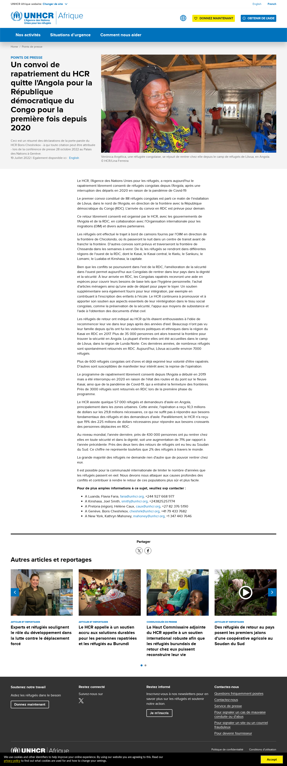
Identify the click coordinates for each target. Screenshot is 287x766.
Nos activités (28, 35)
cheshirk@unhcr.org (144, 511)
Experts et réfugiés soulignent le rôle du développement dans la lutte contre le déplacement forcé (41, 635)
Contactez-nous (226, 700)
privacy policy (12, 761)
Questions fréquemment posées (238, 693)
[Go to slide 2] (146, 666)
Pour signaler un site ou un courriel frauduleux (241, 725)
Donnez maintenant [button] (213, 19)
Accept (272, 759)
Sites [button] (183, 18)
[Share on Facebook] (147, 550)
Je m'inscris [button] (159, 713)
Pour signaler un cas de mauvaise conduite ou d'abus (240, 714)
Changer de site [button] (53, 4)
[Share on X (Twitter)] (139, 550)
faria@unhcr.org (132, 496)
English (257, 4)
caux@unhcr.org (148, 506)
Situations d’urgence (70, 35)
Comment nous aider (120, 35)
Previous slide (15, 592)
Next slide (272, 592)
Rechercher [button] (171, 18)
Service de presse (228, 706)
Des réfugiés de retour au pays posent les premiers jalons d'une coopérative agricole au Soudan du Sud (244, 635)
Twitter (81, 700)
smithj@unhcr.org (134, 501)
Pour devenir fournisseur (233, 733)
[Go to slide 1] (142, 666)
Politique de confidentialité (227, 749)
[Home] (38, 18)
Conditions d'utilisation (262, 749)
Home (14, 47)
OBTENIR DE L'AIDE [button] (261, 18)
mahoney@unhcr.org (149, 516)
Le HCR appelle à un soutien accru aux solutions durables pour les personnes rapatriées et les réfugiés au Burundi (108, 635)
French (272, 4)
